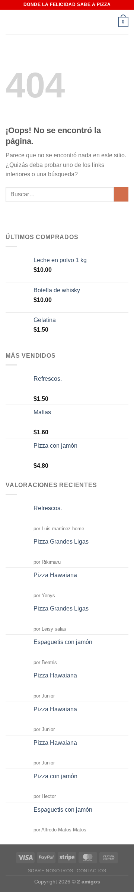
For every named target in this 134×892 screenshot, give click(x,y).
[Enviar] (121, 194)
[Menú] (108, 22)
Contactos (91, 870)
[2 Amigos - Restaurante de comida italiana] (43, 22)
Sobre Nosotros (50, 870)
